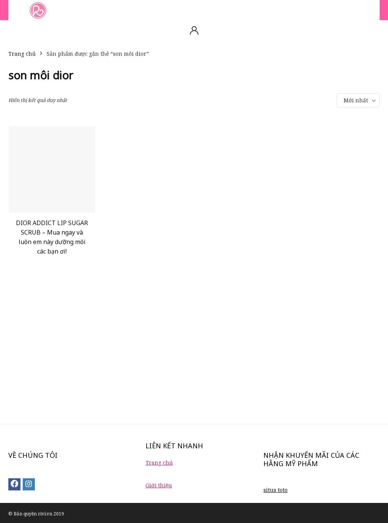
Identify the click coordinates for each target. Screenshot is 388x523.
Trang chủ (22, 53)
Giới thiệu (159, 485)
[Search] (368, 10)
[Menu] (17, 10)
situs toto (275, 489)
